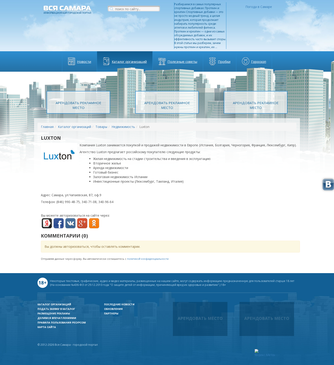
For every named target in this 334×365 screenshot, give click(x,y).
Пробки (224, 61)
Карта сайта (46, 327)
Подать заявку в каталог (56, 309)
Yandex (46, 223)
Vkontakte (70, 223)
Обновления (113, 309)
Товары (101, 127)
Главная (47, 127)
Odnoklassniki (94, 223)
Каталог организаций (129, 61)
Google (82, 223)
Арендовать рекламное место (78, 105)
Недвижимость (123, 127)
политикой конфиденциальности (148, 258)
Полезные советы (182, 61)
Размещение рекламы (53, 313)
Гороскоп (258, 61)
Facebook (58, 223)
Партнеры (111, 313)
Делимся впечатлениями (56, 318)
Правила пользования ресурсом (61, 322)
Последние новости (119, 304)
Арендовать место (200, 318)
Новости (84, 61)
